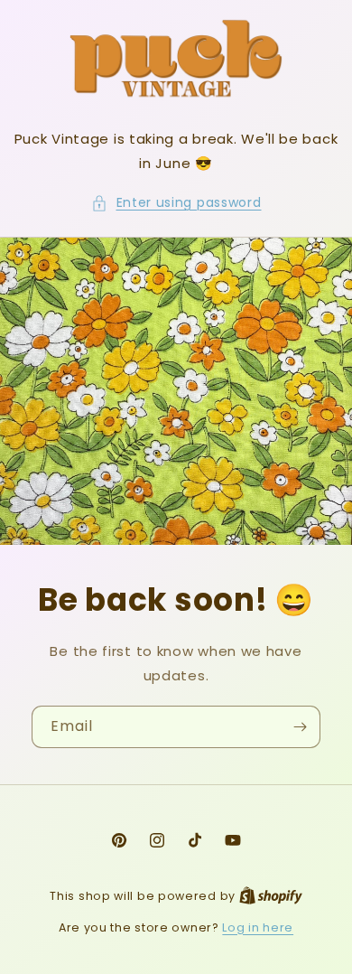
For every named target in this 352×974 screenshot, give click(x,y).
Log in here (257, 927)
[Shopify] (270, 895)
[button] (176, 203)
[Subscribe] (300, 727)
